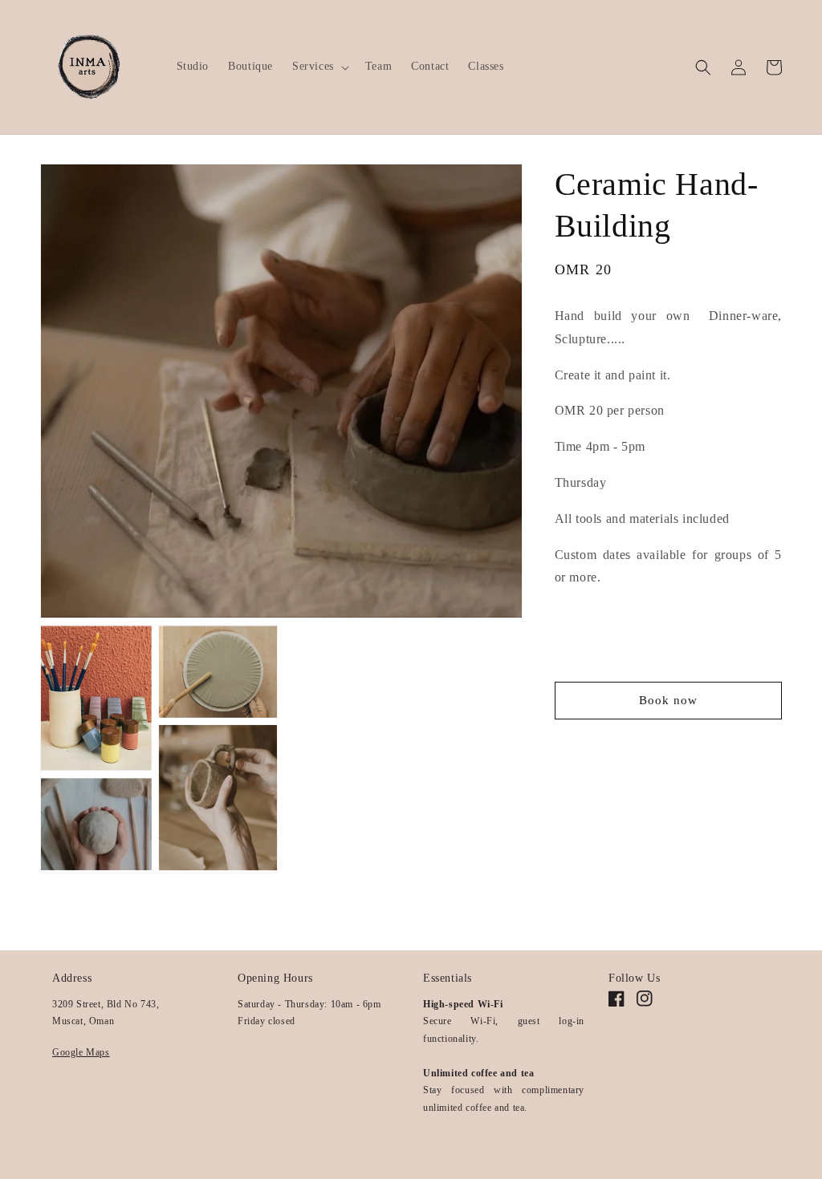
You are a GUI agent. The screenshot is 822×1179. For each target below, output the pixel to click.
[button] (319, 66)
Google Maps (81, 1052)
